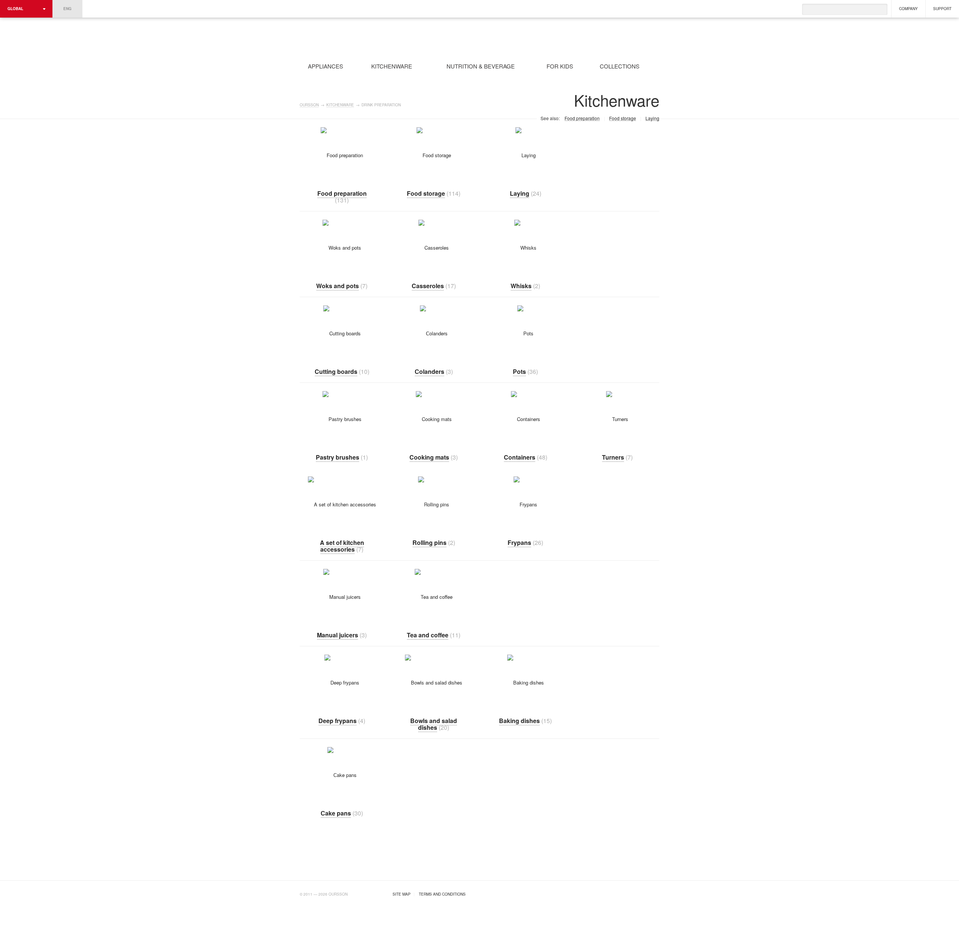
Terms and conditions (442, 894)
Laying (652, 118)
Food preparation (582, 118)
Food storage (622, 118)
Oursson (392, 37)
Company (908, 8)
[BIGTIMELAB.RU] (644, 893)
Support (942, 8)
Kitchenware (340, 105)
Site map (402, 894)
